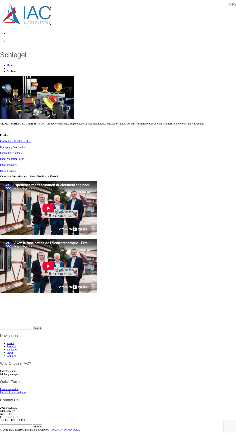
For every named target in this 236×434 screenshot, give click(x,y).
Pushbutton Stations (11, 152)
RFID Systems (8, 170)
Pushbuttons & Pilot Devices (15, 141)
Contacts (13, 41)
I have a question (9, 389)
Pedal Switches (8, 164)
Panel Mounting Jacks (12, 158)
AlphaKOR (56, 429)
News (11, 33)
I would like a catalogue (13, 392)
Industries (60, 24)
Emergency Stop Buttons (13, 147)
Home (10, 65)
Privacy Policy (72, 429)
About (57, 7)
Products (59, 15)
